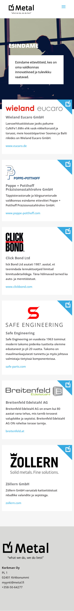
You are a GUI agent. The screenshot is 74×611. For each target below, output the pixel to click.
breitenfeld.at (15, 431)
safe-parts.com (16, 366)
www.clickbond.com (19, 286)
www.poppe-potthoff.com (23, 213)
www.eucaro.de (16, 146)
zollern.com (13, 503)
